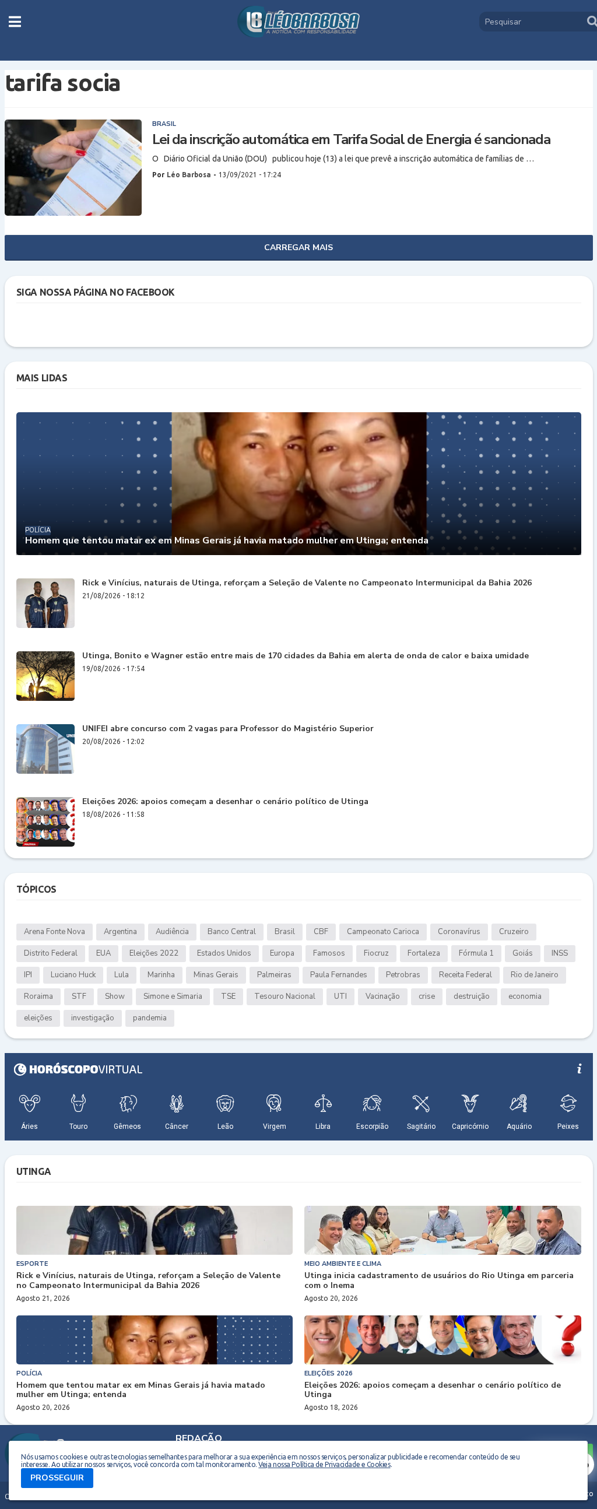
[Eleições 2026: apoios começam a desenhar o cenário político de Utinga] (45, 822)
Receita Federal (465, 975)
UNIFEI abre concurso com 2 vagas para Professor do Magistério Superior (228, 729)
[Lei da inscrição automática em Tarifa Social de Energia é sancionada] (73, 168)
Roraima (38, 996)
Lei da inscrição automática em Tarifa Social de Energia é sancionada (351, 139)
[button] (15, 21)
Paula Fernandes (338, 975)
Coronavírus (459, 932)
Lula (121, 975)
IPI (28, 975)
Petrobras (403, 975)
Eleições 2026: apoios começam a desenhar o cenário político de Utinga (225, 802)
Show (115, 996)
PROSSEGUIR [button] (57, 1477)
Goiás (522, 953)
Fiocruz (376, 953)
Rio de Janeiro (535, 975)
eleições (38, 1018)
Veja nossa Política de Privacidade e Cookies (324, 1464)
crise (427, 996)
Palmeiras (274, 975)
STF (79, 996)
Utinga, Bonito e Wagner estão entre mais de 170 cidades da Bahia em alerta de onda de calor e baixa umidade (305, 656)
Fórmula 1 (476, 953)
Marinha (161, 975)
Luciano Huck (73, 975)
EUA (103, 953)
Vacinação (383, 996)
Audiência (172, 932)
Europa (282, 953)
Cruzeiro (514, 932)
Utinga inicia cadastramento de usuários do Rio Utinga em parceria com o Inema (439, 1281)
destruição (472, 996)
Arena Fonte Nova (54, 932)
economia (525, 996)
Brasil (285, 932)
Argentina (120, 932)
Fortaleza (424, 953)
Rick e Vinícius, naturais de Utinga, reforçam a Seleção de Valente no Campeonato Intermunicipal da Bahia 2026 (307, 583)
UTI (340, 996)
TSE (228, 996)
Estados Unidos (224, 953)
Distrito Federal (51, 953)
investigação (92, 1018)
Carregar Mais (298, 247)
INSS (560, 953)
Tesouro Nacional (284, 996)
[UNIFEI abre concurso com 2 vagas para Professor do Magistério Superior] (45, 749)
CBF (321, 932)
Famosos (329, 953)
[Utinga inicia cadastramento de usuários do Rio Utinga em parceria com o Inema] (442, 1230)
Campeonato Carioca (383, 932)
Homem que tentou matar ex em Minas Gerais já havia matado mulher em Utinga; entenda (227, 540)
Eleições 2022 (153, 953)
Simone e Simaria (172, 996)
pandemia (150, 1018)
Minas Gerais (216, 975)
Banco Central (232, 932)
